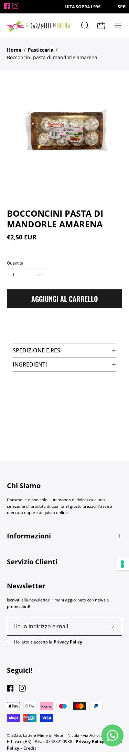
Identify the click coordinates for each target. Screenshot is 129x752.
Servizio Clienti (32, 561)
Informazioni (29, 535)
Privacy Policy (68, 642)
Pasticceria (40, 50)
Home (14, 50)
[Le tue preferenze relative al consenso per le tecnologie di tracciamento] (122, 563)
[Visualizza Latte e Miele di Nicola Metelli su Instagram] (22, 688)
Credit (29, 748)
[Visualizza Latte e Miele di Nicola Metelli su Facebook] (10, 688)
